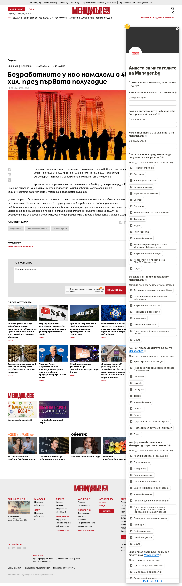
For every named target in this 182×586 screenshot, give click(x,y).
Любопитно (87, 18)
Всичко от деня (104, 18)
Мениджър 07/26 (144, 2)
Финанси (60, 502)
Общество (39, 505)
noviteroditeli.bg (50, 2)
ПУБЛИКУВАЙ (115, 290)
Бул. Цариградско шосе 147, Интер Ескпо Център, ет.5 (56, 558)
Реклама (81, 502)
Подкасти (158, 18)
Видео (102, 505)
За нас (124, 544)
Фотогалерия (84, 513)
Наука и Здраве (86, 530)
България (18, 18)
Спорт (102, 502)
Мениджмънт (46, 18)
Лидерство (61, 520)
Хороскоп (82, 520)
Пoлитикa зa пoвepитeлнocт (37, 568)
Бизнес (34, 18)
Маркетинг (74, 18)
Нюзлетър (107, 511)
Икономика (61, 512)
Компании (60, 505)
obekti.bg (64, 2)
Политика (38, 502)
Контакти (38, 555)
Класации (82, 516)
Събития (169, 18)
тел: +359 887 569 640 (42, 562)
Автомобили (106, 499)
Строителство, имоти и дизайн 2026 (99, 2)
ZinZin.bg (75, 2)
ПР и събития (84, 505)
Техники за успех (63, 523)
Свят (26, 18)
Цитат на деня (85, 526)
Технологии (61, 18)
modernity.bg (35, 2)
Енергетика (61, 509)
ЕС (35, 520)
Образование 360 (127, 2)
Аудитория (125, 547)
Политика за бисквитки (64, 568)
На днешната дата (86, 523)
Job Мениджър (62, 526)
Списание (146, 18)
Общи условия (14, 568)
